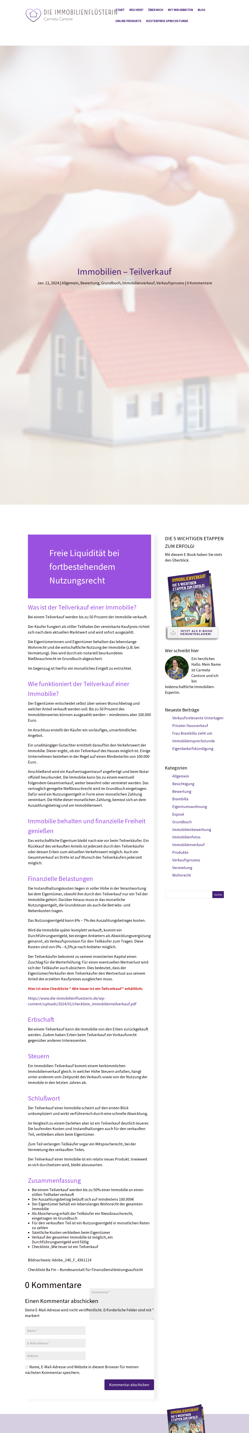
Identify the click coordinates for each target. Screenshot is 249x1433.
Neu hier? (136, 10)
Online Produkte (128, 21)
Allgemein (70, 282)
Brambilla (180, 798)
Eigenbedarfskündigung (192, 748)
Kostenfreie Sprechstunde (167, 21)
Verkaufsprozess (170, 282)
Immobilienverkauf (138, 282)
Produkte (180, 852)
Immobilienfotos (186, 837)
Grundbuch (110, 282)
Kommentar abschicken (129, 1384)
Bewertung (89, 282)
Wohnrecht (181, 875)
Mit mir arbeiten (180, 10)
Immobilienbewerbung (191, 829)
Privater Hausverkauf (190, 725)
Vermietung (182, 867)
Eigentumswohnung (189, 806)
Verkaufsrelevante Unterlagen (197, 717)
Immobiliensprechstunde (193, 740)
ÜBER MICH (155, 10)
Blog (201, 10)
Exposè (178, 814)
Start (120, 10)
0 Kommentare (199, 282)
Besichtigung (183, 783)
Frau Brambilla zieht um (192, 733)
